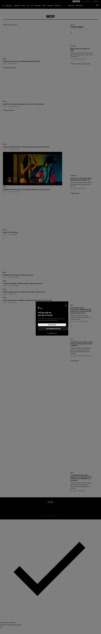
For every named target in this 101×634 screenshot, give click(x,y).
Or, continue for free (52, 333)
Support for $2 (52, 324)
